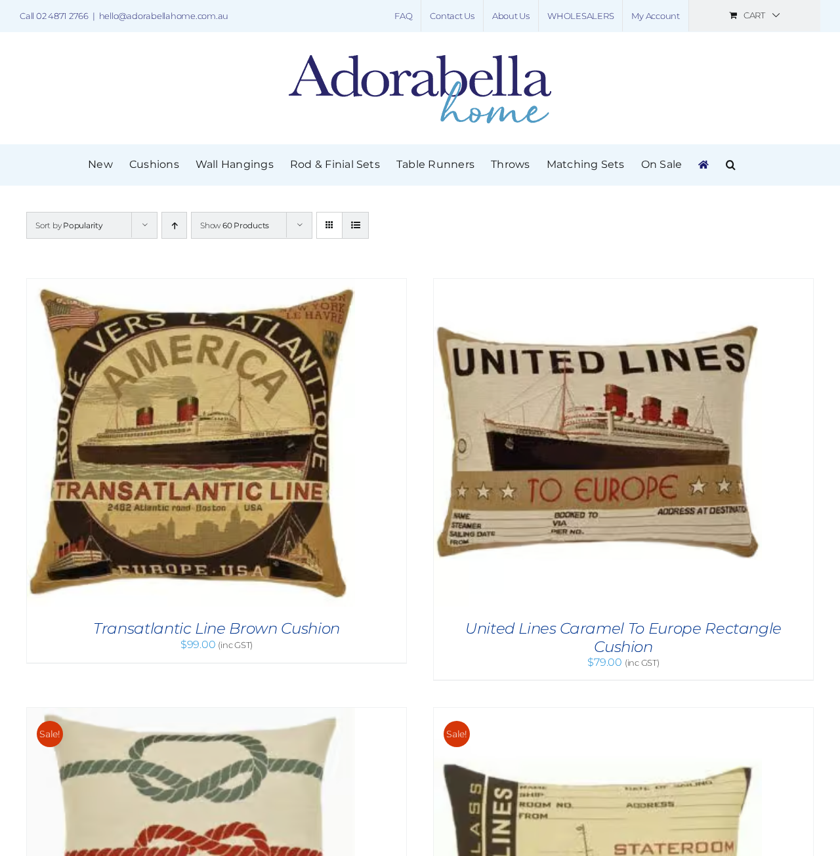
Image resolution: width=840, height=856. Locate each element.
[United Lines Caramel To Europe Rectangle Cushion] (598, 285)
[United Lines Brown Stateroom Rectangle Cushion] (598, 714)
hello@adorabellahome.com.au (164, 15)
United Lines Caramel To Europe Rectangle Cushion (623, 637)
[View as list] (355, 225)
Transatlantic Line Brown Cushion (216, 628)
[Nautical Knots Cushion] (191, 714)
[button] (731, 164)
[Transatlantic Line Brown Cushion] (191, 285)
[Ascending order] (174, 225)
